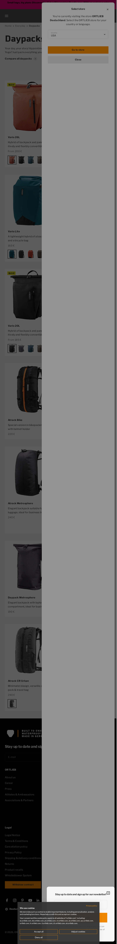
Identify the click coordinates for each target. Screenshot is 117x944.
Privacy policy (89, 906)
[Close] (108, 893)
